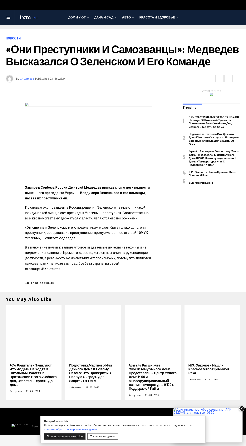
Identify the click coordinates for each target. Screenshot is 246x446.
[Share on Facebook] (212, 78)
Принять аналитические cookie (65, 436)
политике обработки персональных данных (71, 429)
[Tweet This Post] (220, 78)
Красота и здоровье (157, 17)
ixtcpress (27, 78)
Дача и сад (103, 17)
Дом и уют (77, 17)
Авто (126, 17)
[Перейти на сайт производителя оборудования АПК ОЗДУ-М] (208, 425)
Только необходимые (102, 436)
